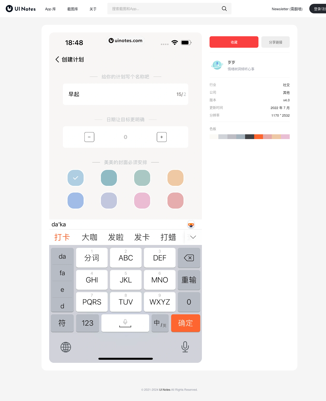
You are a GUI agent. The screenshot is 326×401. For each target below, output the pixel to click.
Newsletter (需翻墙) (287, 8)
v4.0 (286, 100)
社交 (286, 84)
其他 (286, 92)
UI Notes (164, 389)
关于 (93, 8)
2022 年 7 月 (280, 107)
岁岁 (231, 62)
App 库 (50, 8)
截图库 (72, 8)
